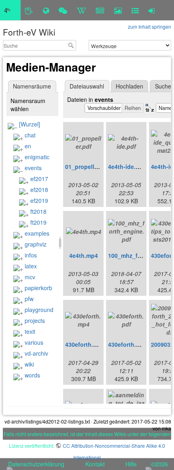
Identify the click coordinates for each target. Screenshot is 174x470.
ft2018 (38, 211)
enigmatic (37, 157)
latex (31, 266)
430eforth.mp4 (85, 344)
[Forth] (29, 10)
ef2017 (39, 179)
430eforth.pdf (126, 344)
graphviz (36, 244)
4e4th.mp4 (83, 255)
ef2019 (39, 200)
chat (30, 135)
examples (37, 233)
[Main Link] (10, 10)
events (33, 168)
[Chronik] (46, 10)
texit (30, 331)
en (28, 146)
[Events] (63, 10)
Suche (72, 45)
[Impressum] (135, 10)
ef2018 (39, 189)
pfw (29, 299)
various (34, 342)
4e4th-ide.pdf (126, 166)
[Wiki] (81, 10)
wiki (29, 364)
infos (31, 255)
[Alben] (118, 10)
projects (35, 320)
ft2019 (38, 222)
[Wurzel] (29, 124)
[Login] (151, 10)
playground (39, 310)
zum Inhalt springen (149, 26)
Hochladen (129, 86)
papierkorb (38, 288)
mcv (30, 277)
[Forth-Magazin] (100, 10)
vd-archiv (36, 353)
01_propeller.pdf (87, 166)
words (32, 375)
